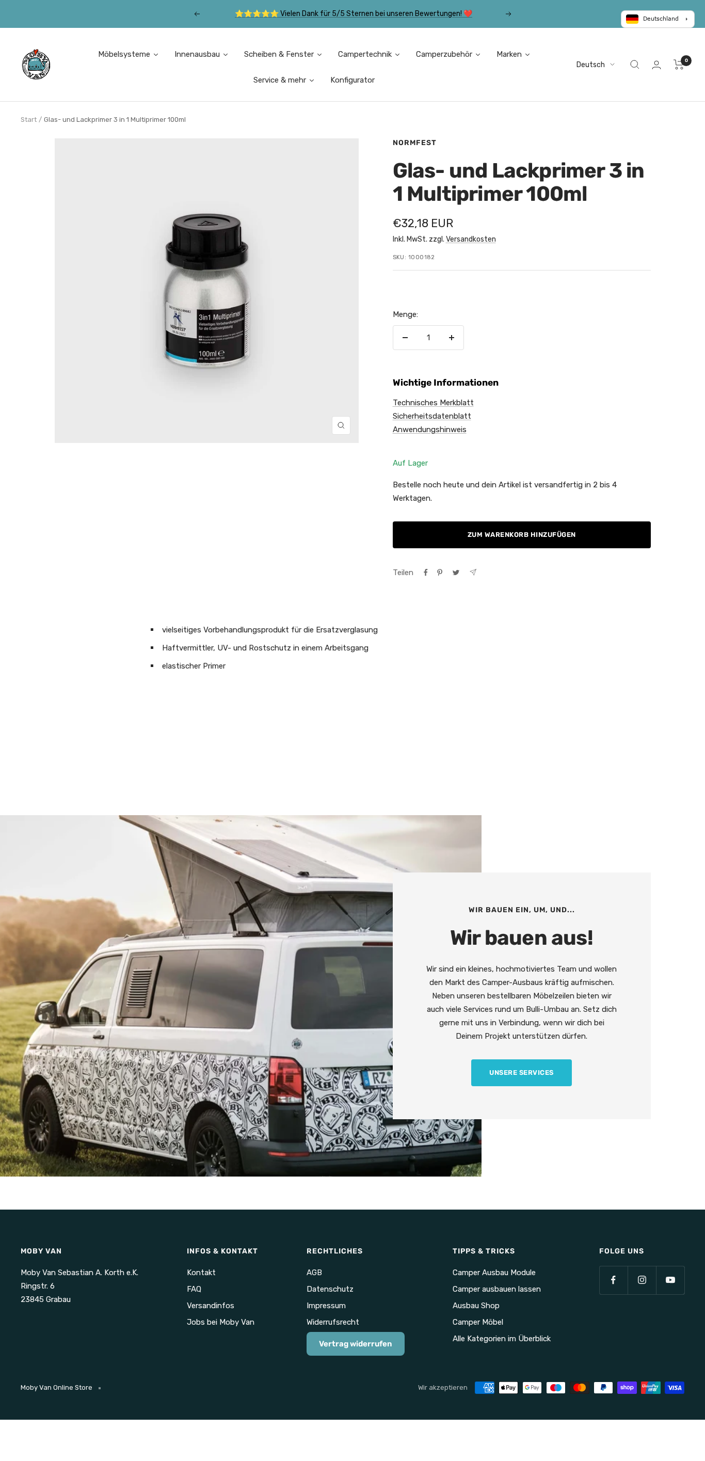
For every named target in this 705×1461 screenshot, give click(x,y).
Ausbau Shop (476, 1305)
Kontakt (201, 1272)
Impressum (326, 1305)
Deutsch (590, 64)
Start (29, 119)
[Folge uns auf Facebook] (613, 1280)
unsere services (521, 1072)
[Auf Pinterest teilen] (439, 572)
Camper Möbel (478, 1322)
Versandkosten (471, 239)
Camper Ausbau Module (494, 1272)
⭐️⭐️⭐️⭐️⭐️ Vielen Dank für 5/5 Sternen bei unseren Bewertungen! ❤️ (353, 13)
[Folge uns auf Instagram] (642, 1280)
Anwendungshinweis (430, 429)
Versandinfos (210, 1305)
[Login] (656, 64)
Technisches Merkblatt (433, 402)
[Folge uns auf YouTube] (670, 1280)
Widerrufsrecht (333, 1322)
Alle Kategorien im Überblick (502, 1338)
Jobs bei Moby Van (220, 1322)
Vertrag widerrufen (355, 1343)
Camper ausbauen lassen (497, 1289)
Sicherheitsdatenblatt (432, 416)
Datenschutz (330, 1289)
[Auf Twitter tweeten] (456, 572)
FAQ (194, 1289)
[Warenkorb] (679, 64)
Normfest (415, 142)
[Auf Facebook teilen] (426, 572)
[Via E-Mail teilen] (473, 572)
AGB (314, 1272)
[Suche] (634, 64)
